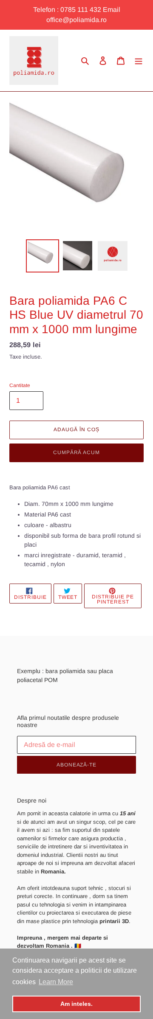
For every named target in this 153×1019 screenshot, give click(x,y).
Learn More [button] (56, 981)
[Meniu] (138, 60)
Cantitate (19, 385)
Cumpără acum (76, 452)
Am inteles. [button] (76, 1003)
